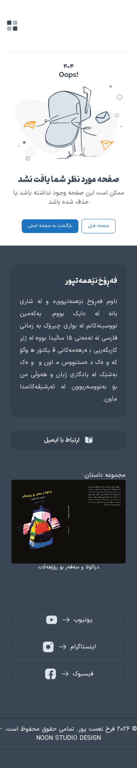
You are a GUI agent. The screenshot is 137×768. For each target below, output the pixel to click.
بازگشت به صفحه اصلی (50, 226)
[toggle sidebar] (12, 25)
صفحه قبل (98, 226)
